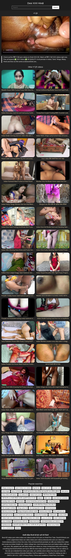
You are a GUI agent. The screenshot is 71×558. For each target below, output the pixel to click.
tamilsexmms (6, 524)
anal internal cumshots (60, 498)
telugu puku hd (22, 508)
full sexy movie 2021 (9, 511)
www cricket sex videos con (24, 514)
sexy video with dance (9, 494)
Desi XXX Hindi (35, 3)
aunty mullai (63, 514)
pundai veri (56, 488)
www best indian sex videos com (52, 521)
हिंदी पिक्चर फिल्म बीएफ (49, 494)
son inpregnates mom (36, 508)
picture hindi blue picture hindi (36, 501)
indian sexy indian (53, 524)
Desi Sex (21, 542)
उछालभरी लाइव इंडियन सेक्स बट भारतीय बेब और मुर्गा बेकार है (29, 524)
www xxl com (46, 488)
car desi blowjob (53, 501)
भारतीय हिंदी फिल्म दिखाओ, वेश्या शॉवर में (44, 504)
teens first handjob (41, 514)
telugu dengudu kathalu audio (27, 511)
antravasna (20, 501)
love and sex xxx (59, 511)
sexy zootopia (6, 521)
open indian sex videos (23, 488)
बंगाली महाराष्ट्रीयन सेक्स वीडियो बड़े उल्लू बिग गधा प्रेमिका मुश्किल (41, 491)
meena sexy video (45, 511)
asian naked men (59, 518)
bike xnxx (48, 498)
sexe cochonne (17, 491)
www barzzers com (25, 504)
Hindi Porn (52, 555)
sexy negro (5, 491)
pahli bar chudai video (9, 504)
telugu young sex (7, 488)
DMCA (9, 555)
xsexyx (18, 528)
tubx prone (65, 491)
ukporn (40, 498)
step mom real (34, 521)
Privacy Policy (28, 555)
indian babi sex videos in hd (11, 518)
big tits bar (36, 488)
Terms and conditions (41, 555)
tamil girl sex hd (7, 514)
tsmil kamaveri (50, 508)
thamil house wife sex (20, 521)
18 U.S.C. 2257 (17, 555)
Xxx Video (60, 555)
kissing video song (8, 501)
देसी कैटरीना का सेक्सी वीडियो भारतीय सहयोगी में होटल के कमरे (19, 498)
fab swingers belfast (8, 508)
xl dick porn (53, 514)
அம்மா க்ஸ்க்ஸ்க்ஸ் (7, 528)
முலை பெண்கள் (47, 518)
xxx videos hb (23, 494)
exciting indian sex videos (31, 518)
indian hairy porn (35, 494)
